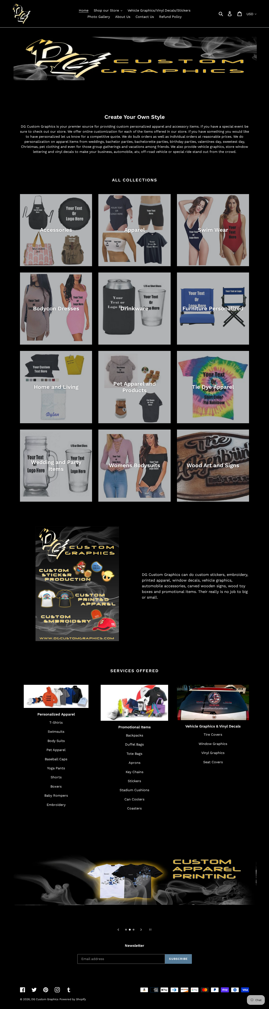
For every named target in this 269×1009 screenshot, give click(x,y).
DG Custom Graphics (44, 999)
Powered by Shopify (72, 999)
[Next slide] (141, 929)
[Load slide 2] (130, 930)
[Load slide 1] (126, 930)
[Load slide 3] (134, 930)
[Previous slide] (118, 929)
